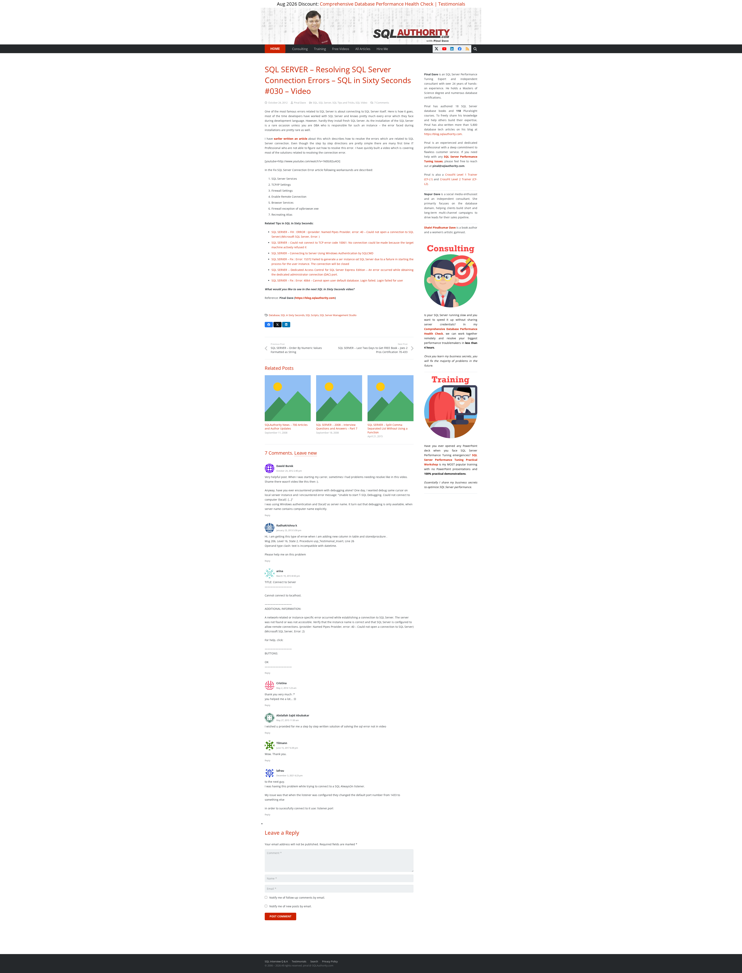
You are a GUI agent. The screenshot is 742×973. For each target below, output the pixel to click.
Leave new (305, 453)
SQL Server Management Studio (338, 315)
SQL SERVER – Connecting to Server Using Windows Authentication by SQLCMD (322, 253)
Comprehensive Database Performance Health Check (376, 4)
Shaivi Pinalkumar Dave (440, 227)
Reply (267, 515)
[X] (436, 49)
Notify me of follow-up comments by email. (297, 897)
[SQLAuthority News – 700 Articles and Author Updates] (288, 398)
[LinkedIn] (452, 49)
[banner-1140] (371, 26)
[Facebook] (460, 49)
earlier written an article (290, 138)
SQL (315, 102)
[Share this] (269, 324)
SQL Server (325, 102)
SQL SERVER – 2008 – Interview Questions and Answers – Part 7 (336, 426)
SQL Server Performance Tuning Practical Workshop (450, 459)
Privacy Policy (330, 961)
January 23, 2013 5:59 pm (288, 530)
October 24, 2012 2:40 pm (289, 470)
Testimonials (451, 4)
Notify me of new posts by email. (290, 906)
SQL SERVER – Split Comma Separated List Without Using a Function (388, 428)
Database (274, 315)
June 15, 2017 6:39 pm (287, 747)
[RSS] (467, 49)
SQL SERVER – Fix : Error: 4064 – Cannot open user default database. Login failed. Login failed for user (337, 280)
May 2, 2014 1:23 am (286, 687)
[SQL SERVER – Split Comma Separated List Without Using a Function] (391, 398)
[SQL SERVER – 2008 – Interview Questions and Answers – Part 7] (339, 398)
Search (314, 961)
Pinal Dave (300, 102)
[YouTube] (444, 49)
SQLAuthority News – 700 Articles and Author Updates (286, 426)
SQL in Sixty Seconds (293, 315)
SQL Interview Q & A (276, 961)
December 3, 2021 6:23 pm (289, 775)
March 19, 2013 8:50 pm (288, 575)
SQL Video (361, 102)
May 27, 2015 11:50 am (287, 720)
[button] (475, 49)
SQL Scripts (312, 315)
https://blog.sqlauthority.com (315, 298)
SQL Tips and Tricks (343, 102)
